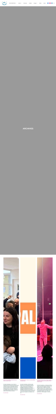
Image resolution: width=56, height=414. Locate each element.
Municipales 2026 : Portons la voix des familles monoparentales (27, 380)
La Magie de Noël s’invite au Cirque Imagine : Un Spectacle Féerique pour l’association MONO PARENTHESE (44, 381)
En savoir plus (5, 392)
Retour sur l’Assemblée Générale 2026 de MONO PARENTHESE (10, 380)
